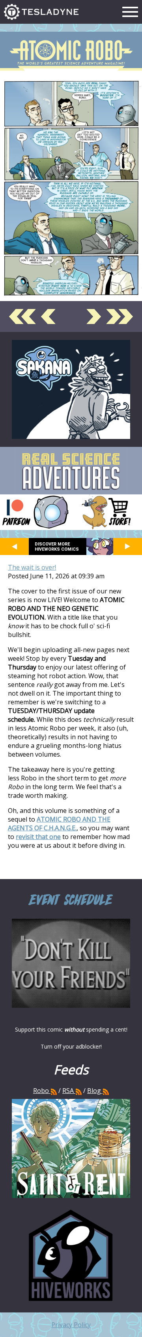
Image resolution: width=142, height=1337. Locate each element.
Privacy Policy (71, 1324)
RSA (68, 1090)
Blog (94, 1090)
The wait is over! (32, 567)
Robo (41, 1090)
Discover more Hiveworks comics (57, 547)
